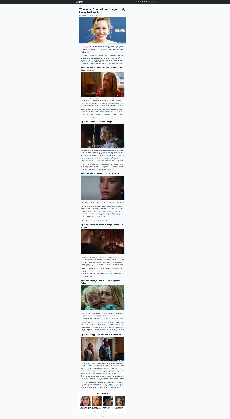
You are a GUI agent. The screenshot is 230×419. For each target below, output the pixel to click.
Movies (95, 2)
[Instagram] (140, 2)
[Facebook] (134, 2)
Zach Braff (118, 114)
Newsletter (153, 1)
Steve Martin (92, 102)
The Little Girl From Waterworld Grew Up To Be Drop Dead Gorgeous (96, 409)
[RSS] (146, 2)
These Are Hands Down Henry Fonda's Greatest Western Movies (108, 409)
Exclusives (88, 2)
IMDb (100, 60)
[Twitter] (138, 2)
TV (98, 2)
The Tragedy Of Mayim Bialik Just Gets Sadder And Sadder (85, 409)
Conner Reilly (83, 15)
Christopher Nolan (106, 152)
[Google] (144, 2)
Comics (116, 2)
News (126, 2)
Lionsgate (122, 308)
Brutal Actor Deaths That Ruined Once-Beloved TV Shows (119, 409)
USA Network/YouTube (120, 199)
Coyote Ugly (107, 46)
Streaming (104, 2)
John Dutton (84, 370)
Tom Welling (103, 111)
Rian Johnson (84, 256)
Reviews (121, 2)
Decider (112, 371)
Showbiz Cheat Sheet (112, 327)
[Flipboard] (142, 2)
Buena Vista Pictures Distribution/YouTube (117, 147)
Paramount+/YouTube (120, 360)
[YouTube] (136, 2)
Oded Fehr (101, 211)
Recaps (110, 2)
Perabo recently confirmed (97, 385)
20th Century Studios (120, 95)
